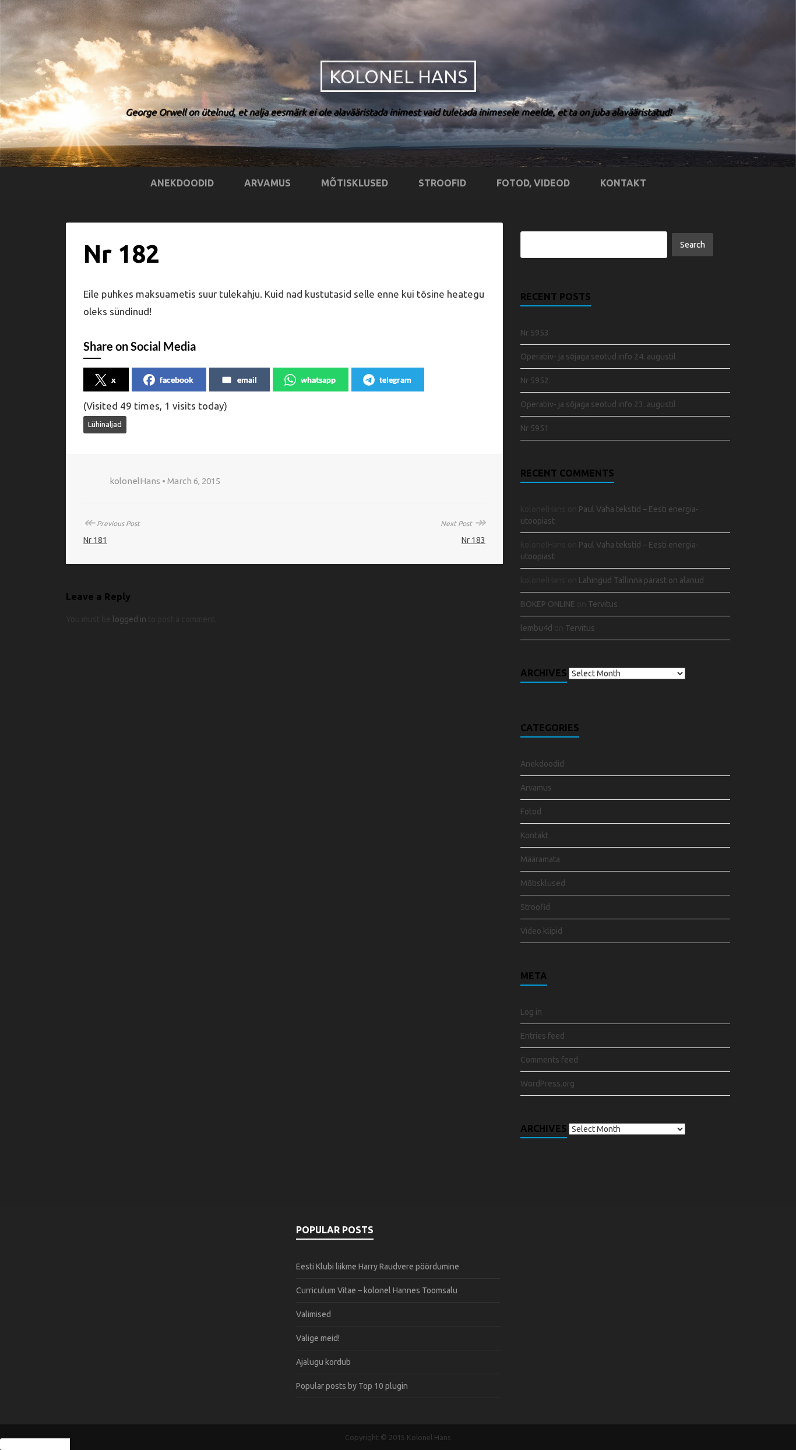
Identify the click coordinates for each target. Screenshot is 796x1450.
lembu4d (536, 628)
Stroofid (442, 183)
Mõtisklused (354, 183)
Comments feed (549, 1059)
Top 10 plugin (383, 1386)
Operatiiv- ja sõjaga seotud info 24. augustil (598, 356)
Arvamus (267, 183)
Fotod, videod (533, 183)
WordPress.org (547, 1083)
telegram (395, 379)
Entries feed (542, 1035)
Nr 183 (473, 540)
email (247, 379)
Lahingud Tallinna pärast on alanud (641, 580)
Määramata (540, 859)
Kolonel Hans (398, 76)
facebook (176, 379)
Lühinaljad (105, 424)
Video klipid (541, 931)
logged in (129, 619)
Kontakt (623, 183)
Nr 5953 (534, 332)
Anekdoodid (182, 183)
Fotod (530, 811)
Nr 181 (95, 540)
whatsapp (318, 379)
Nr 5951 (534, 428)
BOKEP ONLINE (547, 604)
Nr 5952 (534, 380)
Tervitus (603, 604)
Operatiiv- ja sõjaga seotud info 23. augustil (598, 404)
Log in (531, 1012)
